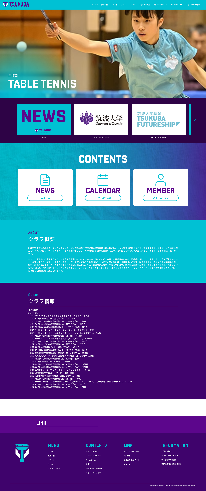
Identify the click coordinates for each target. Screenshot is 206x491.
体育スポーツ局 (92, 451)
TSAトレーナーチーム (94, 468)
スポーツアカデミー (93, 456)
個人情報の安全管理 (168, 460)
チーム (50, 464)
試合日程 (51, 456)
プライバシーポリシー (169, 455)
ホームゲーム (91, 460)
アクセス (127, 464)
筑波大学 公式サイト (131, 460)
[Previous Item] (11, 120)
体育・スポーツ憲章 (93, 473)
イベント (51, 460)
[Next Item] (195, 120)
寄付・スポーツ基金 (131, 451)
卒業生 (88, 464)
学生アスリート (54, 468)
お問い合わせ (166, 451)
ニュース (51, 451)
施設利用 (127, 456)
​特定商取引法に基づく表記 (171, 464)
